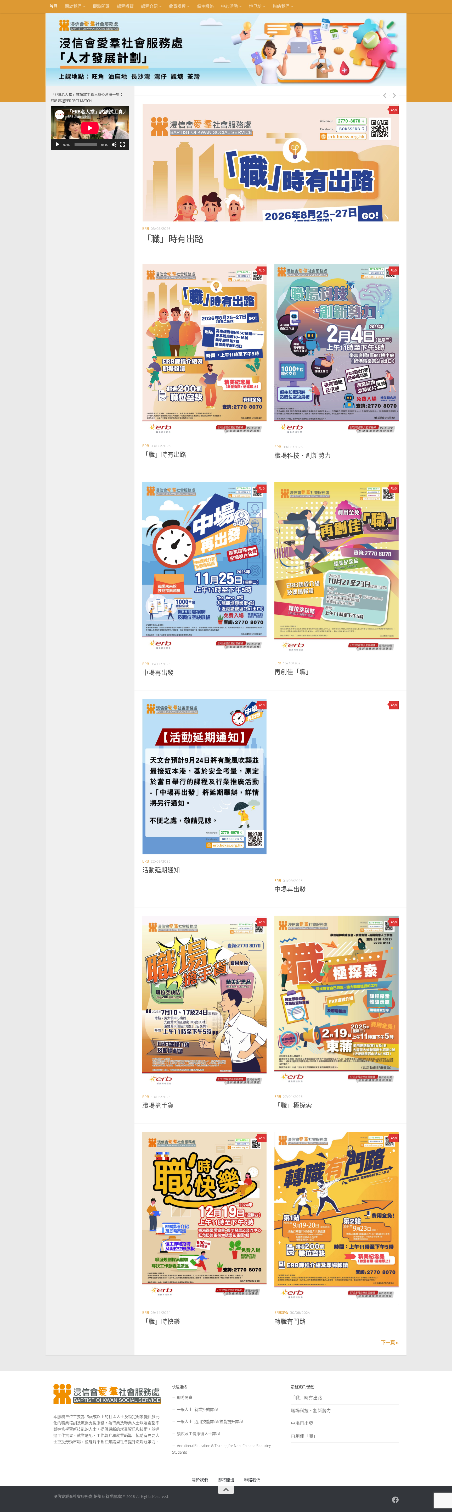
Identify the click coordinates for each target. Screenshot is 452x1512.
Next (394, 95)
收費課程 (177, 6)
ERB (145, 228)
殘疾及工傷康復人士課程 (198, 1433)
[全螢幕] (122, 144)
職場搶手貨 (158, 1105)
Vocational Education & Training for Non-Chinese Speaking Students (221, 1449)
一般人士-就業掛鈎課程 (197, 1409)
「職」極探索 (293, 1105)
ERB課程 (281, 1312)
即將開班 (101, 6)
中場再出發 (158, 672)
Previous (384, 95)
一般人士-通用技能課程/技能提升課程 (210, 1421)
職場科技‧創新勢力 (181, 239)
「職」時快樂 (161, 1321)
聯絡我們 (281, 6)
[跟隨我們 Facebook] (395, 1499)
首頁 (53, 6)
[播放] (57, 144)
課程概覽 (125, 6)
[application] (90, 128)
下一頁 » (390, 1343)
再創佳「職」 (293, 672)
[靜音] (114, 144)
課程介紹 (149, 6)
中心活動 (229, 6)
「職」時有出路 (164, 454)
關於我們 (73, 6)
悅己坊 (255, 6)
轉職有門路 (290, 1321)
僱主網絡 (205, 6)
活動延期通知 (161, 870)
